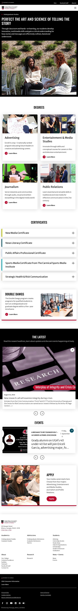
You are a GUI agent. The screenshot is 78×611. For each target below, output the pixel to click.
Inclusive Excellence (7, 560)
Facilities (4, 562)
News (54, 558)
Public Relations (53, 187)
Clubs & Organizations (60, 545)
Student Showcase (58, 549)
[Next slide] (42, 413)
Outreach (4, 564)
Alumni (74, 3)
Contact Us (4, 568)
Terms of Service (44, 592)
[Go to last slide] (36, 413)
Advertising (12, 137)
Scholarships (56, 547)
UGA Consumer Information (10, 581)
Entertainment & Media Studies (58, 139)
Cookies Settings (6, 595)
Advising (55, 539)
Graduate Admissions (34, 541)
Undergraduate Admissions (35, 539)
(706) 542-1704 (6, 530)
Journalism (11, 187)
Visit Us (29, 543)
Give (55, 3)
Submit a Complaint (45, 595)
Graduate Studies (6, 541)
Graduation (56, 550)
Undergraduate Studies (8, 539)
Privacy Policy (5, 592)
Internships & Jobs (58, 541)
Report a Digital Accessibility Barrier (11, 597)
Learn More (13, 314)
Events (55, 560)
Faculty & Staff (64, 3)
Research (30, 558)
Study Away (56, 543)
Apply (51, 499)
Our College (5, 558)
